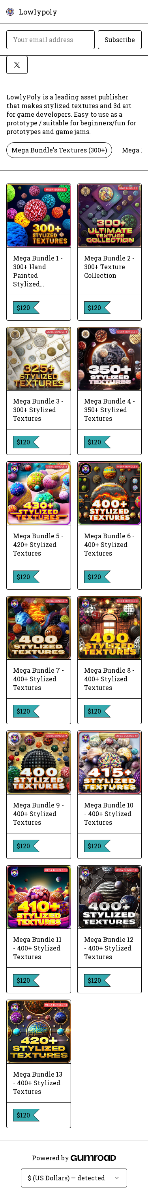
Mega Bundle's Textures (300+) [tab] (59, 150)
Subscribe (120, 39)
